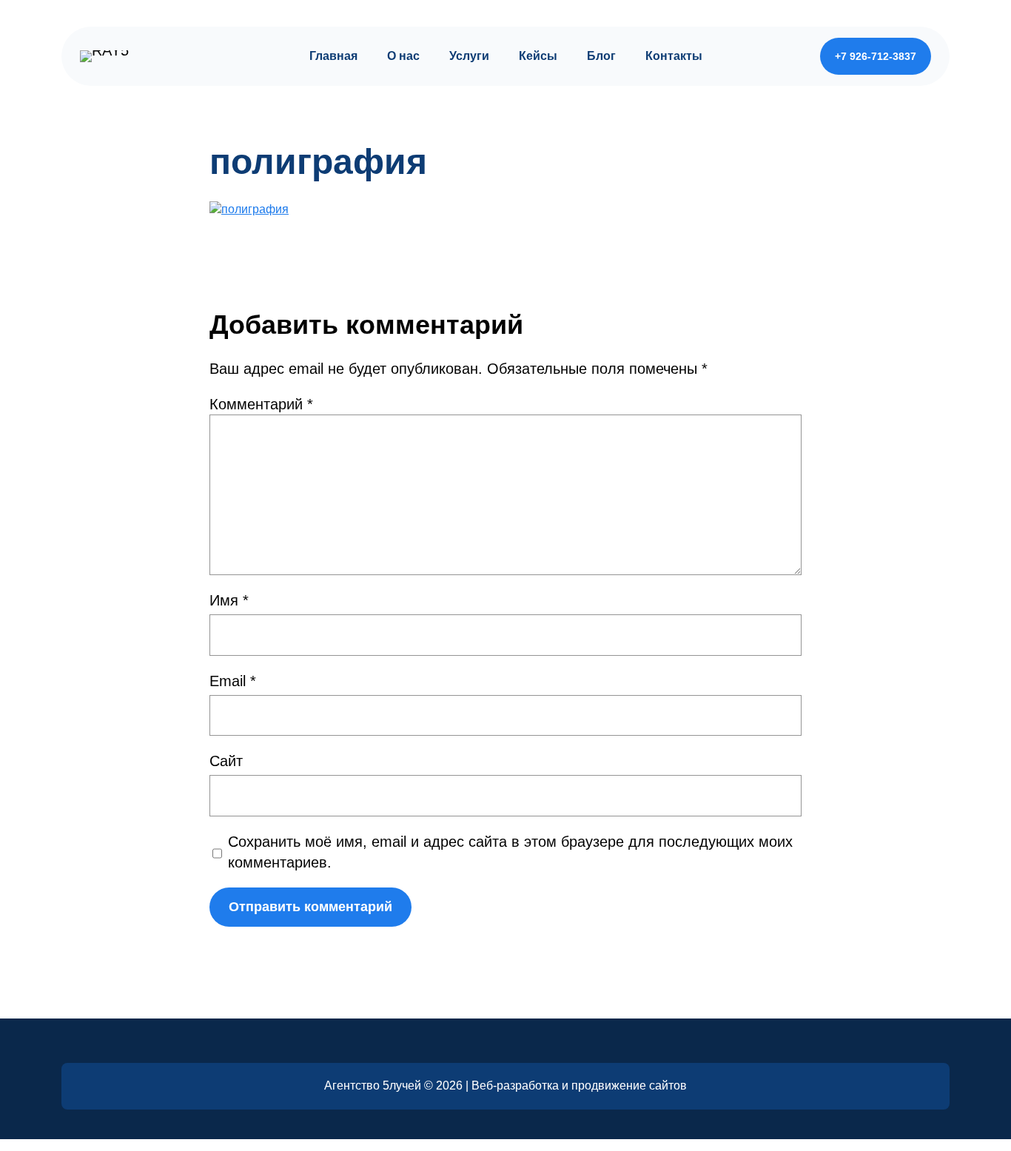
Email (232, 681)
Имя (229, 600)
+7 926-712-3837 (875, 56)
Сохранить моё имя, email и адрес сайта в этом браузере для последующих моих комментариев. (510, 851)
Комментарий (261, 404)
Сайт (226, 761)
